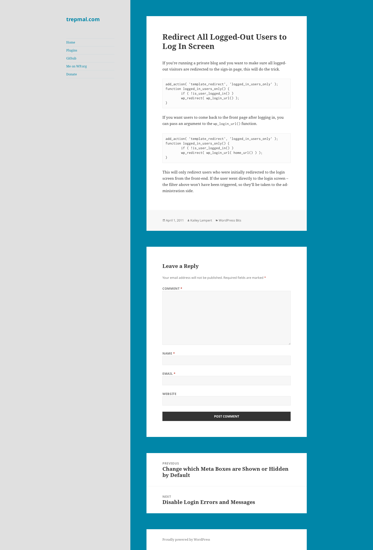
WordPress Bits (230, 220)
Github (71, 58)
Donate (71, 74)
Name (168, 353)
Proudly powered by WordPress (186, 539)
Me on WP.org (76, 66)
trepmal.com (83, 19)
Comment (172, 288)
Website (169, 394)
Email (168, 373)
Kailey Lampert (201, 220)
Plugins (71, 50)
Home (70, 42)
